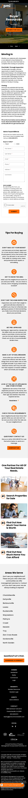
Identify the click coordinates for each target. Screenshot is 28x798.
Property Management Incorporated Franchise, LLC (14, 745)
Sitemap (9, 758)
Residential (14, 672)
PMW (4, 758)
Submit (14, 211)
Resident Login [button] (14, 692)
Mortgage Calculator (16, 46)
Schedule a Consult (14, 660)
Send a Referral (14, 700)
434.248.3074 (14, 1)
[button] (12, 726)
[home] (8, 6)
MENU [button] (26, 6)
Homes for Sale (14, 30)
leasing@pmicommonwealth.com (14, 717)
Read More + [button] (14, 401)
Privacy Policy (16, 758)
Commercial (14, 678)
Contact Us (14, 448)
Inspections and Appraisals (11, 46)
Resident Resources (14, 689)
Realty (14, 675)
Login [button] (14, 680)
